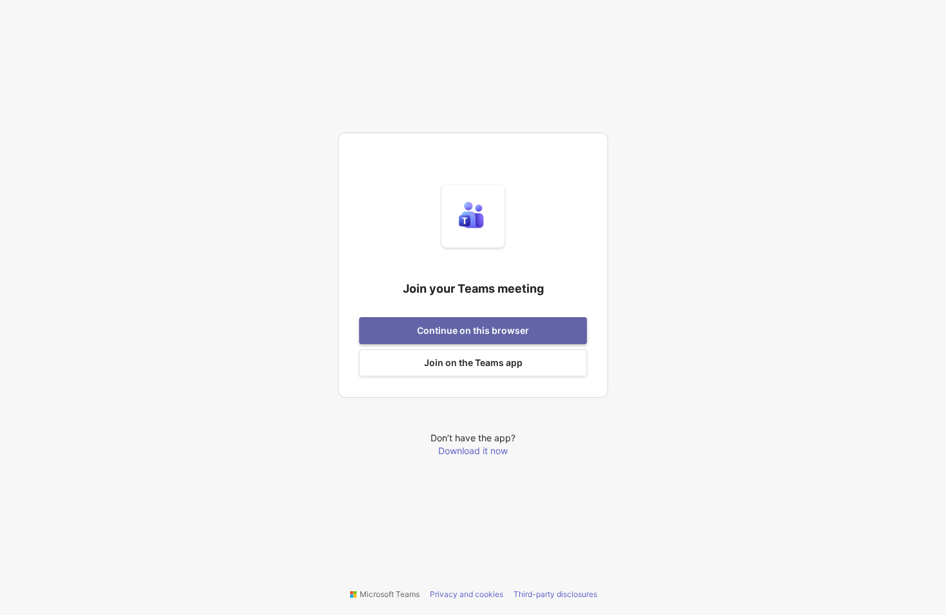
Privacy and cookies (466, 594)
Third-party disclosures (555, 594)
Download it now (473, 450)
